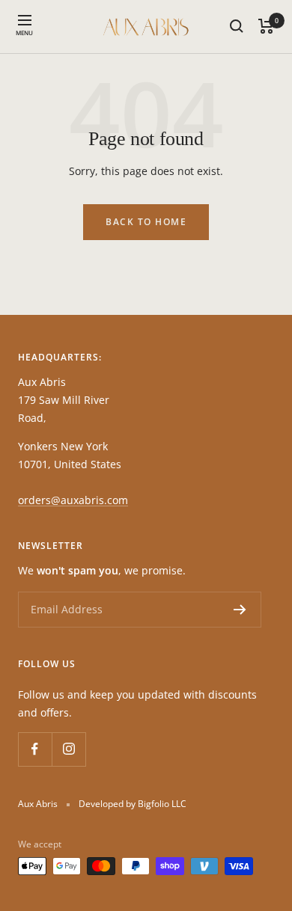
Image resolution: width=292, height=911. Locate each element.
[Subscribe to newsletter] (240, 609)
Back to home (146, 221)
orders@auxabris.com (73, 500)
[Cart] (266, 26)
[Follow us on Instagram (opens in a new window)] (68, 749)
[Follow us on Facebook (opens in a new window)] (35, 749)
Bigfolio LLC (162, 804)
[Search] (236, 26)
